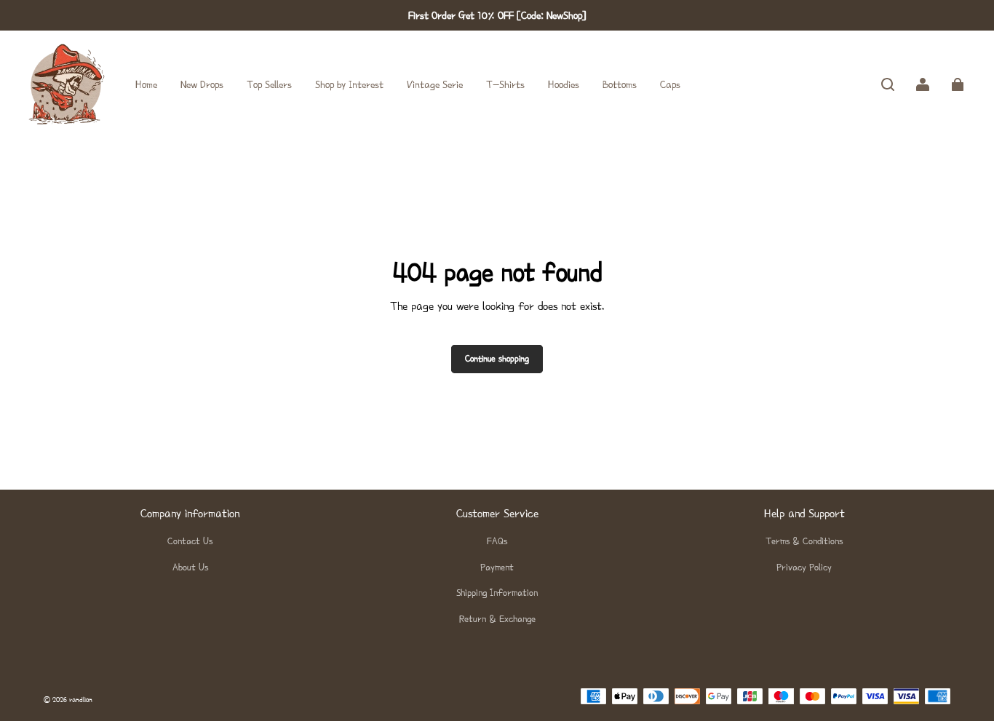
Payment (497, 567)
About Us (190, 567)
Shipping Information (497, 592)
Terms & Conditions (804, 540)
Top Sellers (269, 84)
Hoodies (563, 84)
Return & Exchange (497, 618)
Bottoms (620, 84)
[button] (887, 84)
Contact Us (189, 540)
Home (146, 84)
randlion (80, 700)
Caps (670, 84)
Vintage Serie (435, 84)
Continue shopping (497, 359)
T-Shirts (505, 84)
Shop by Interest (349, 84)
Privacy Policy (804, 567)
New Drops (201, 84)
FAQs (497, 540)
